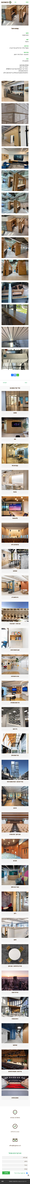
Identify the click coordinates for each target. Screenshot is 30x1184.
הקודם (5, 382)
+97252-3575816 (15, 1118)
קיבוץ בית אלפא (15, 1132)
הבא (26, 382)
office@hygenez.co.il (15, 1145)
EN (15, 2)
